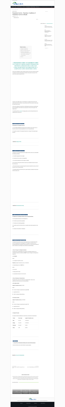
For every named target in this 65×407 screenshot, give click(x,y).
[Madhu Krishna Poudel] (12, 17)
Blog (16, 11)
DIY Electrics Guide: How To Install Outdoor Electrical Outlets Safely (48, 45)
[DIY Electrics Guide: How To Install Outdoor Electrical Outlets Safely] (42, 45)
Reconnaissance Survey (20, 205)
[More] (31, 21)
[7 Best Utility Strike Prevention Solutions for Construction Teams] (16, 389)
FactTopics (34, 391)
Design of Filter (18, 141)
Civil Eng (15, 9)
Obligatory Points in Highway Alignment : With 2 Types (34, 392)
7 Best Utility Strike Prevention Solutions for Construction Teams (17, 392)
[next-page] (14, 395)
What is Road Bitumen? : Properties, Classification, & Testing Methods (25, 392)
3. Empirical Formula (23, 55)
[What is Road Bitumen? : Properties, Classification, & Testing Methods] (25, 389)
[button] (52, 7)
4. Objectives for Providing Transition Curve (25, 50)
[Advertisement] (38, 3)
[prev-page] (12, 395)
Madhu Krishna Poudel (16, 17)
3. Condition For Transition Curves (24, 49)
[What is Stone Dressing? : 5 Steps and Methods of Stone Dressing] (42, 40)
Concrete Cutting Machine (20, 355)
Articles (17, 9)
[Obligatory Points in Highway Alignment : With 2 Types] (34, 389)
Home (13, 9)
